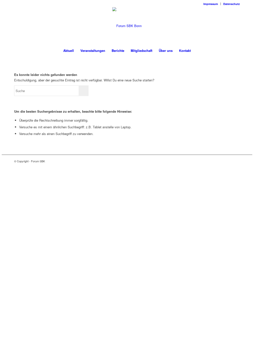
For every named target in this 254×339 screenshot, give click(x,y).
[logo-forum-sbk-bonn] (127, 25)
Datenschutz (231, 4)
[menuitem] (211, 3)
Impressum (210, 4)
